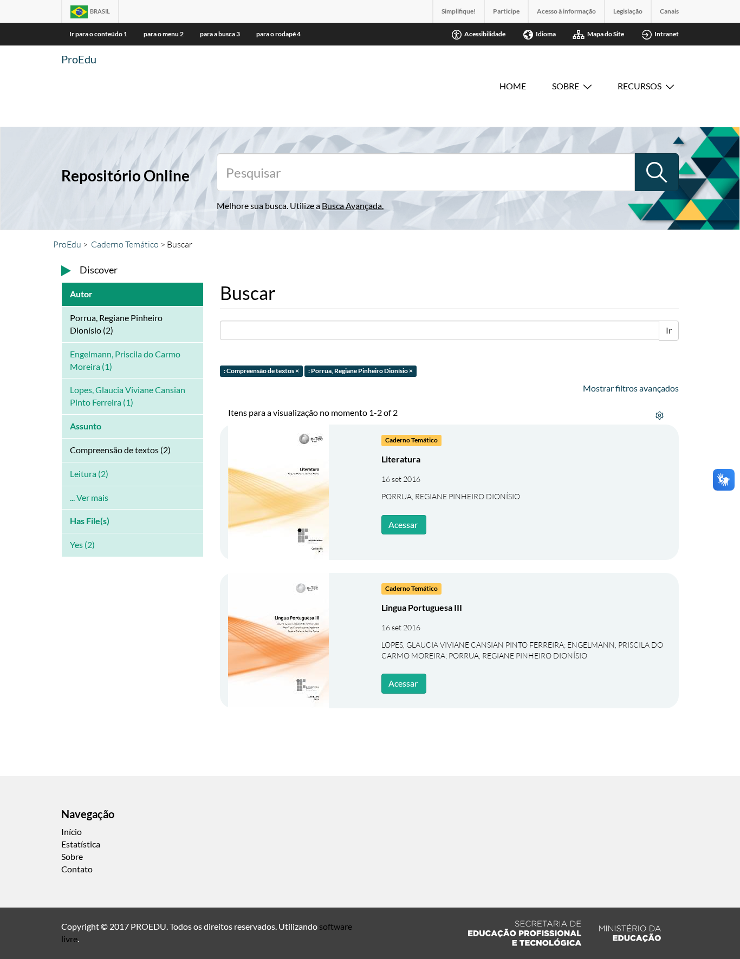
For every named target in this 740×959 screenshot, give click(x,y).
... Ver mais (89, 497)
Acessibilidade (484, 34)
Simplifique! (459, 11)
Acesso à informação (566, 11)
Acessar (403, 524)
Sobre (565, 86)
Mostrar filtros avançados (631, 388)
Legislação (627, 11)
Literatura (400, 459)
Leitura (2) (89, 473)
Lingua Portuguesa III (421, 607)
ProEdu (78, 59)
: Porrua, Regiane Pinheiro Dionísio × (360, 371)
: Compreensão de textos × (261, 371)
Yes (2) (82, 544)
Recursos (639, 86)
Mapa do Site (605, 34)
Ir (669, 330)
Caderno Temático (125, 244)
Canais (669, 11)
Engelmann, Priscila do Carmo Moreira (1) (125, 360)
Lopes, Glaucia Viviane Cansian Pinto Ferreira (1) (127, 395)
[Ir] (656, 172)
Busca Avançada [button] (352, 205)
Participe (506, 11)
